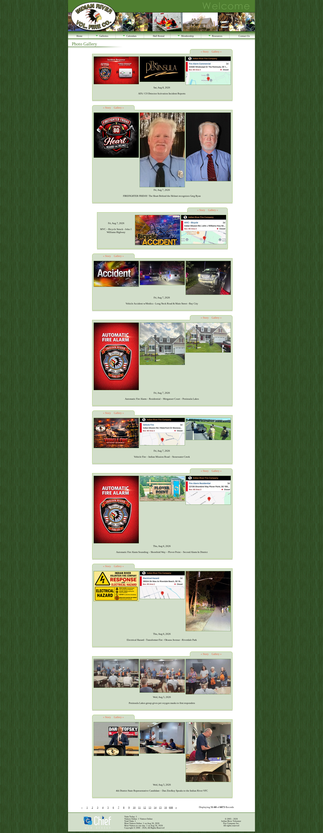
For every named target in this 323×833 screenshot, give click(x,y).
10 (134, 807)
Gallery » (217, 51)
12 (144, 807)
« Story (205, 51)
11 (139, 807)
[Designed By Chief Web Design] (97, 828)
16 (165, 807)
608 (171, 807)
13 (150, 807)
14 (155, 807)
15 (160, 807)
